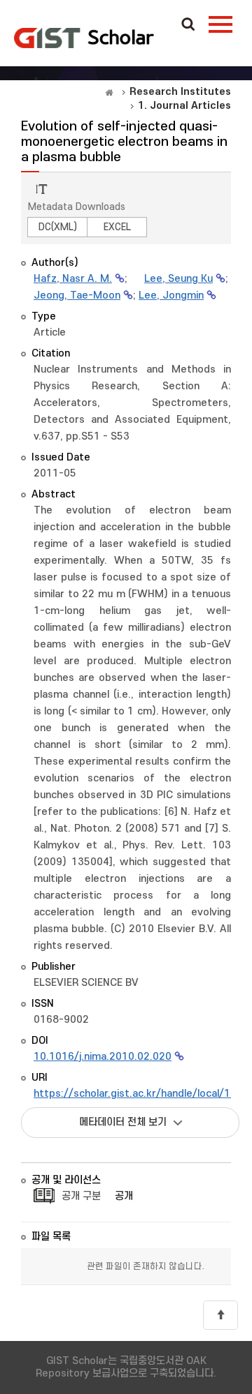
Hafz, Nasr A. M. (73, 279)
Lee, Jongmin (171, 295)
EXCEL (117, 227)
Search (188, 25)
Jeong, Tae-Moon (77, 295)
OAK (84, 37)
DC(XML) (57, 227)
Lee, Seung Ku (178, 279)
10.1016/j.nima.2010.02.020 (103, 1057)
